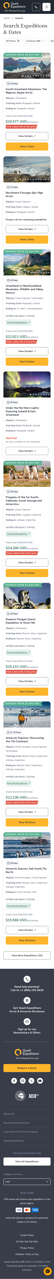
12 (46, 272)
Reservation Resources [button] (16, 1122)
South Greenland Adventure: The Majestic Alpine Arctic (26, 90)
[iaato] (20, 1100)
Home (6, 18)
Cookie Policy (27, 1235)
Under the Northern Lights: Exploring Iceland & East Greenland (22, 411)
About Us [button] (8, 1113)
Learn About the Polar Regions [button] (20, 1131)
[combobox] (27, 1181)
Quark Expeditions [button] (13, 1140)
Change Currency (12, 1174)
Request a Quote (27, 1068)
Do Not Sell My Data (27, 1241)
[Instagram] (23, 1081)
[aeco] (34, 1097)
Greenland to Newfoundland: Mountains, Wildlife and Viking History (24, 289)
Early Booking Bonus (17, 322)
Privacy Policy (27, 1248)
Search (19, 18)
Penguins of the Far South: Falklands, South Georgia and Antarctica (24, 500)
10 (48, 75)
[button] (48, 1271)
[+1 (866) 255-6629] (36, 7)
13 (48, 272)
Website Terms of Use (27, 1254)
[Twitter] (31, 1081)
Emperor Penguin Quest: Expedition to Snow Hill (21, 621)
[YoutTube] (40, 1081)
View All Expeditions (27, 1161)
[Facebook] (14, 1081)
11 (48, 179)
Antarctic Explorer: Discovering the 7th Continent (25, 739)
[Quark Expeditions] (14, 7)
